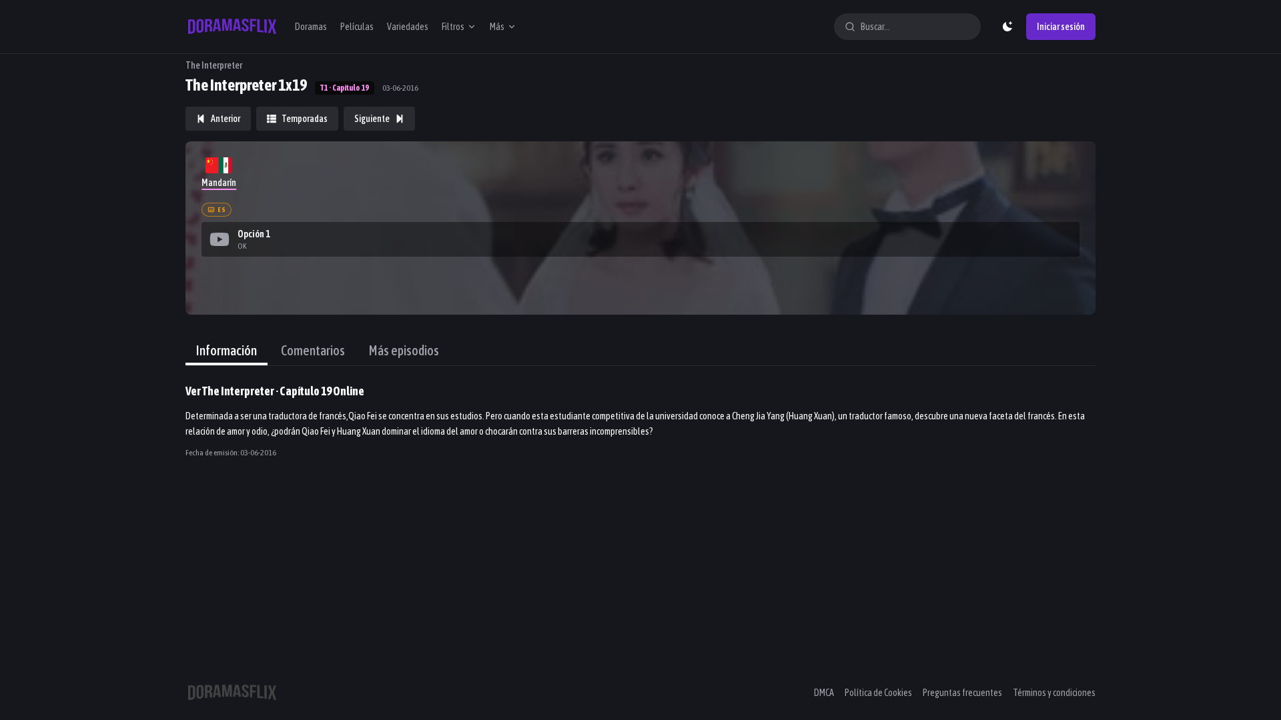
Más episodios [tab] (404, 350)
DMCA (824, 692)
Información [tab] (226, 350)
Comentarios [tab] (313, 350)
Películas (357, 26)
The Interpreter (213, 65)
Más (497, 26)
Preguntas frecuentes (962, 692)
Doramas (311, 26)
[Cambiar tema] (1007, 26)
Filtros (453, 26)
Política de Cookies (878, 692)
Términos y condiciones (1054, 692)
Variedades (407, 26)
